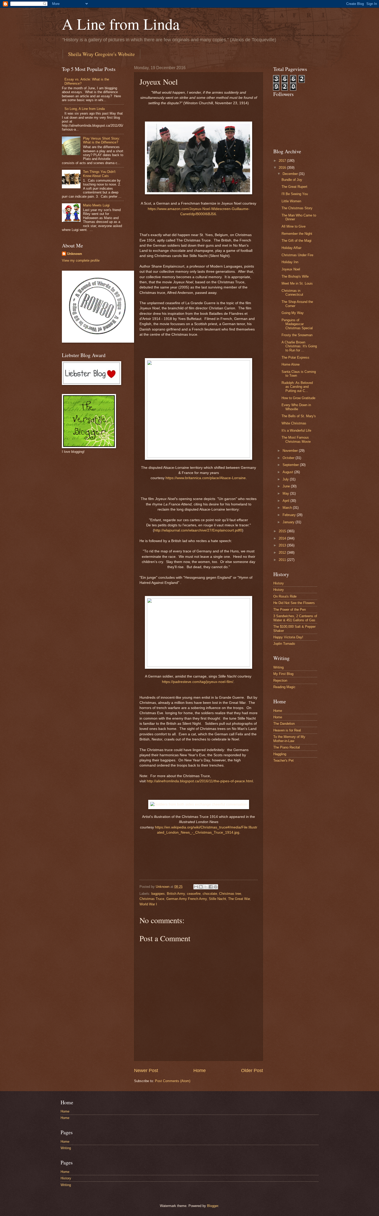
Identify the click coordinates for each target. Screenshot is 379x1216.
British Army (176, 894)
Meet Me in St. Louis (297, 283)
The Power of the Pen (289, 609)
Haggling (279, 754)
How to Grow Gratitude (298, 398)
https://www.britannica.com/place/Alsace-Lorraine (206, 478)
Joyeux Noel (291, 269)
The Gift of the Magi (296, 241)
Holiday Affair (291, 248)
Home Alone (291, 364)
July (286, 479)
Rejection (280, 680)
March (288, 508)
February (290, 515)
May (286, 493)
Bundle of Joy (292, 180)
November (291, 451)
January (289, 522)
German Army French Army (186, 899)
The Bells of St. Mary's (299, 416)
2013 (283, 545)
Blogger (212, 1206)
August (288, 472)
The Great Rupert (294, 187)
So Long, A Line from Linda (84, 109)
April (286, 501)
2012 (283, 552)
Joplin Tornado (284, 644)
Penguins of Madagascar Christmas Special (297, 324)
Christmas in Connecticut (292, 292)
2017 (283, 161)
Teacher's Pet (283, 760)
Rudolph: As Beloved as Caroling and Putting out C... (297, 387)
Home (199, 1070)
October (289, 458)
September (291, 465)
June (287, 486)
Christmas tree (230, 894)
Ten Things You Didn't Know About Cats (99, 174)
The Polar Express (295, 357)
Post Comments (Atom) (172, 1081)
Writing (278, 667)
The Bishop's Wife (295, 276)
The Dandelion (284, 724)
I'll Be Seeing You (295, 194)
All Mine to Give (294, 226)
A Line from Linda (121, 23)
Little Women (291, 201)
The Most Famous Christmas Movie (296, 439)
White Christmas (294, 423)
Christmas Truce (151, 899)
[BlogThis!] (200, 886)
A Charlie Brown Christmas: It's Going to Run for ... (299, 346)
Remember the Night (297, 234)
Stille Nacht (217, 899)
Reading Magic (284, 687)
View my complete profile (81, 260)
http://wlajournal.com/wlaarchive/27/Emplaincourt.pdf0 (198, 530)
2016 (283, 168)
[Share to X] (205, 886)
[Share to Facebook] (210, 886)
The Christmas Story (297, 208)
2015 (283, 531)
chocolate (210, 894)
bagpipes (158, 894)
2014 (283, 538)
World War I (148, 904)
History (278, 583)
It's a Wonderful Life (296, 430)
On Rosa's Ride (284, 596)
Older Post (252, 1070)
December (291, 174)
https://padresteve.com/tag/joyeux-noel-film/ (197, 682)
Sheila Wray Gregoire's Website (101, 54)
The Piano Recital (286, 747)
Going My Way (293, 313)
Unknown (74, 254)
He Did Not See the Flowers (294, 603)
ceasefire (194, 894)
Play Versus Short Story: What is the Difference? (101, 140)
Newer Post (146, 1070)
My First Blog (283, 674)
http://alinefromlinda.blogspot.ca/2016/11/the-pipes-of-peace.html (200, 781)
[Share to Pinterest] (215, 886)
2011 (283, 560)
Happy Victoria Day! (288, 637)
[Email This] (196, 886)
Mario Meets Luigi (96, 205)
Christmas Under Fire (297, 255)
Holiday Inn (290, 262)
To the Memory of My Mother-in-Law (289, 739)
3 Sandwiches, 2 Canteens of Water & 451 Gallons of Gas (295, 618)
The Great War (239, 899)
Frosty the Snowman (297, 335)
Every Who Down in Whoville (296, 407)
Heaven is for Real (287, 730)
